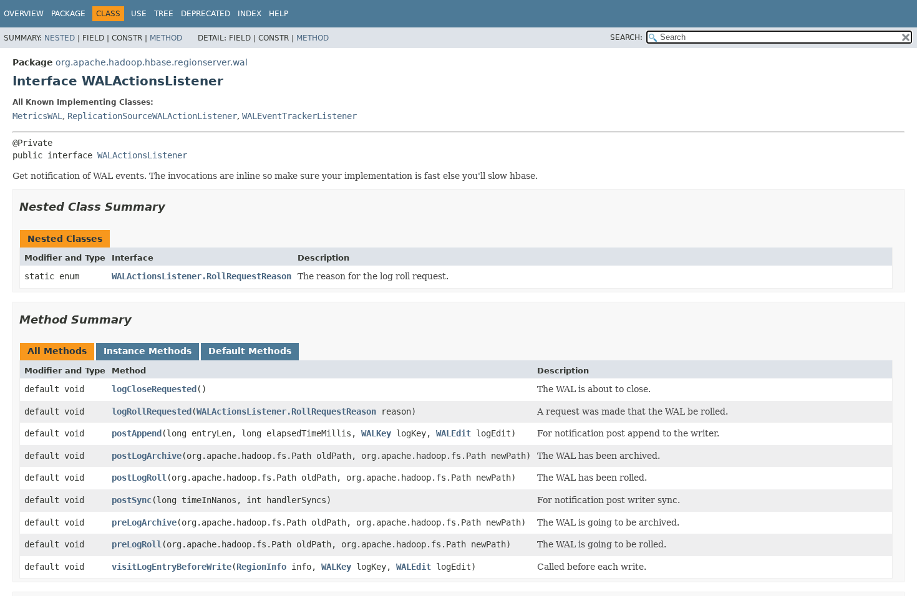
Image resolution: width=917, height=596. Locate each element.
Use (139, 13)
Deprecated (205, 13)
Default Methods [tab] (249, 351)
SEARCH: (626, 37)
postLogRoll (139, 478)
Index (249, 13)
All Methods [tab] (57, 351)
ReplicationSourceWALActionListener (152, 116)
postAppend (137, 433)
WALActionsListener (142, 155)
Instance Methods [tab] (148, 351)
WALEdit (453, 433)
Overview (24, 13)
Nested (59, 38)
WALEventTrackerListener (299, 116)
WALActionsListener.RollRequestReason (201, 276)
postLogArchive (147, 456)
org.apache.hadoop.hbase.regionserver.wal (152, 62)
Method (166, 38)
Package (68, 13)
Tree (163, 13)
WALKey (376, 433)
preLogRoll (137, 544)
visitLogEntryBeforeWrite (171, 567)
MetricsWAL (37, 116)
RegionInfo (261, 567)
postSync (132, 500)
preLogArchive (144, 522)
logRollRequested (152, 411)
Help (278, 13)
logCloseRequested (154, 389)
